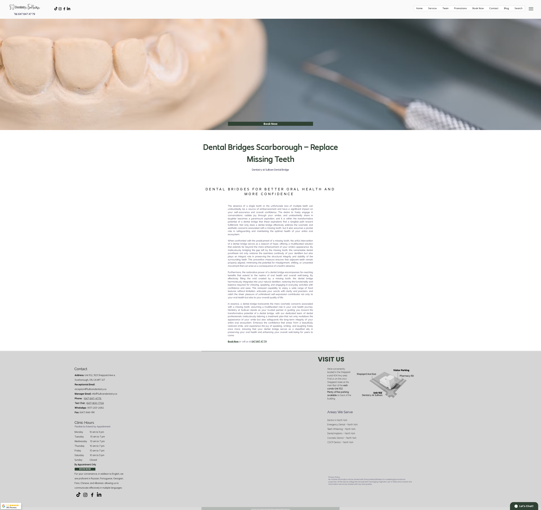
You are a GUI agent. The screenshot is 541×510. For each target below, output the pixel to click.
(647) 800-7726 (95, 403)
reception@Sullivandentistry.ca (90, 389)
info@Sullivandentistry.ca (104, 393)
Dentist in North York (337, 420)
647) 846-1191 (87, 412)
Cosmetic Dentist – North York (341, 437)
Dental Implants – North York (341, 433)
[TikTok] (56, 9)
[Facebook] (64, 9)
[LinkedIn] (68, 9)
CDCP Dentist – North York (340, 442)
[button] (531, 8)
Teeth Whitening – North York (341, 429)
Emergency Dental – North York (342, 424)
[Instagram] (60, 9)
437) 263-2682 (96, 407)
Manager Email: (83, 393)
